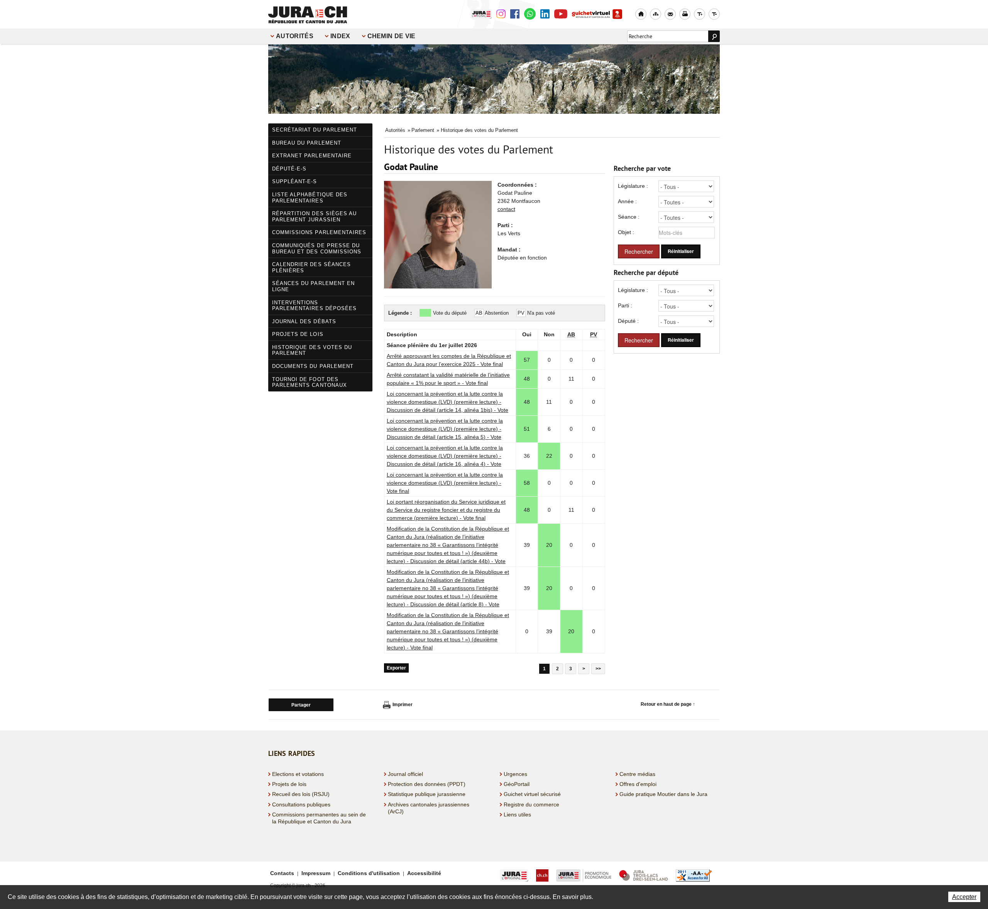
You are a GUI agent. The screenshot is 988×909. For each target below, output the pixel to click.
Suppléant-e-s (294, 181)
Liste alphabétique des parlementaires (309, 198)
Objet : (626, 232)
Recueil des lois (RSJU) (301, 794)
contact (506, 209)
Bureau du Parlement (306, 143)
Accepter (964, 897)
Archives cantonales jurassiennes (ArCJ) (428, 808)
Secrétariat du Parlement (314, 130)
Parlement (422, 130)
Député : (628, 321)
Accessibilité (424, 873)
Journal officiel (405, 774)
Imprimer (402, 704)
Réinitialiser (681, 251)
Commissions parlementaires (319, 232)
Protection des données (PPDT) (426, 784)
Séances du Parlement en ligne (313, 286)
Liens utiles (517, 814)
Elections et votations (298, 774)
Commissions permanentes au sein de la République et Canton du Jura (319, 818)
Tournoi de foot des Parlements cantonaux (309, 382)
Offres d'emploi (637, 784)
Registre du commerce (531, 804)
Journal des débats (304, 321)
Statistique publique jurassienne (426, 794)
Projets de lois (297, 334)
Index (340, 36)
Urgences (515, 774)
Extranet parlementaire (312, 156)
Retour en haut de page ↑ (668, 704)
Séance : (628, 217)
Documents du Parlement (313, 366)
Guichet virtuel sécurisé (532, 794)
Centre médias (637, 774)
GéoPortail (517, 784)
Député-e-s (289, 169)
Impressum (315, 873)
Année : (627, 201)
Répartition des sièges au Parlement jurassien (314, 217)
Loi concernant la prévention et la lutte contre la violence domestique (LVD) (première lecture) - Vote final (445, 483)
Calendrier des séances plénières (311, 267)
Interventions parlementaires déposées (314, 306)
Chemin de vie (391, 36)
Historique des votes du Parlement (312, 350)
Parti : (625, 305)
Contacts (282, 873)
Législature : (633, 186)
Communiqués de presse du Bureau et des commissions (316, 249)
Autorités (294, 36)
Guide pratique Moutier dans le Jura (663, 794)
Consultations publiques (301, 804)
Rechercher (638, 251)
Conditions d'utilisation (369, 873)
